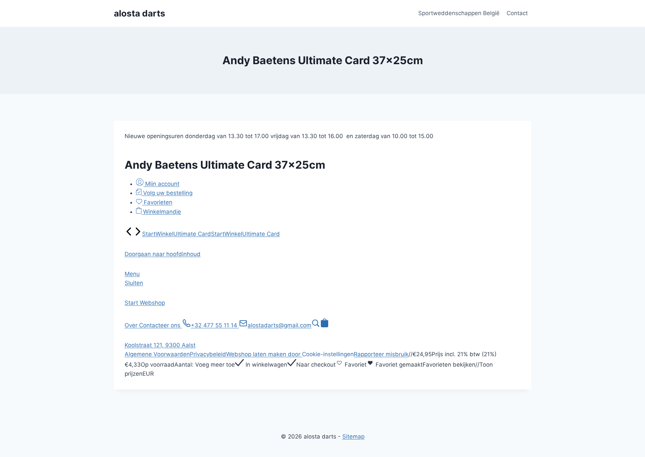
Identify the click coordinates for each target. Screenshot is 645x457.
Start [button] (132, 302)
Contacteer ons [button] (160, 325)
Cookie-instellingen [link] (328, 354)
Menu (132, 274)
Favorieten (157, 202)
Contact (517, 13)
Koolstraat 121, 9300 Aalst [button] (160, 345)
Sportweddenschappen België (459, 13)
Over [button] (132, 325)
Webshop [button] (152, 302)
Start (149, 234)
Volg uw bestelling (166, 193)
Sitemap (353, 436)
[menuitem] (129, 234)
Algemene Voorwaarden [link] (157, 354)
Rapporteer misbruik (381, 354)
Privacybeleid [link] (208, 354)
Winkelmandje (161, 211)
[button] (163, 254)
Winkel (164, 234)
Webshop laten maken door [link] (264, 354)
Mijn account (161, 183)
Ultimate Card (192, 234)
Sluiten (134, 283)
